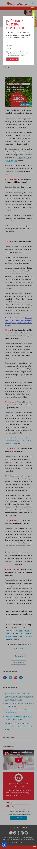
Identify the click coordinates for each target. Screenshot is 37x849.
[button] (4, 845)
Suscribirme (12, 59)
